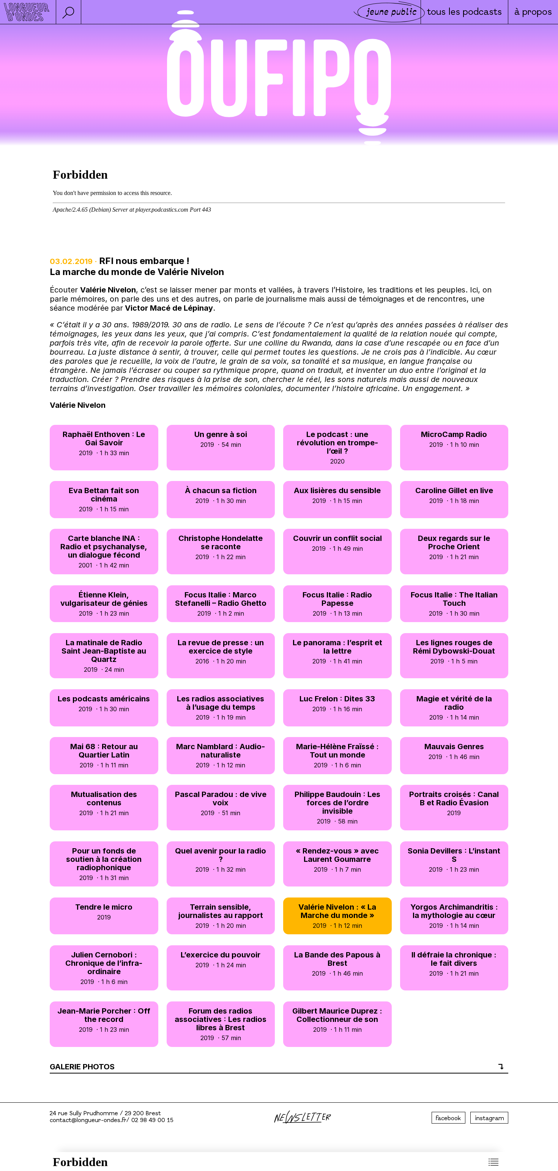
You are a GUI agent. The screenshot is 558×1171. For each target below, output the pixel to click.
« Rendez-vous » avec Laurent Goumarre (337, 859)
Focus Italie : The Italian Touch (454, 603)
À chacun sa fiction (221, 495)
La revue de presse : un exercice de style (221, 651)
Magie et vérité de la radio (454, 707)
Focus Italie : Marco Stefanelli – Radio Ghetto (220, 603)
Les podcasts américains (104, 703)
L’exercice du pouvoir (220, 959)
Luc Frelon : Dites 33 (337, 703)
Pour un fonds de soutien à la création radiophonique (104, 864)
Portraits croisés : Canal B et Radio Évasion (454, 803)
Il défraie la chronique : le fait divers (454, 963)
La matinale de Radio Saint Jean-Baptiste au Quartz (103, 655)
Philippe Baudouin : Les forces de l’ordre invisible (337, 807)
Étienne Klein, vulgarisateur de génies (104, 603)
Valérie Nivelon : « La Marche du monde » (337, 915)
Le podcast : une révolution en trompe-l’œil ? (337, 447)
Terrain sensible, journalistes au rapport (220, 915)
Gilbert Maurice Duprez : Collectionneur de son (337, 1019)
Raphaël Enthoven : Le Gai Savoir (104, 443)
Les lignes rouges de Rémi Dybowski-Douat (454, 651)
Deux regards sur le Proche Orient (454, 547)
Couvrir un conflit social (337, 543)
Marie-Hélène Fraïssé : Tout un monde (337, 755)
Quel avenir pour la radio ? (220, 859)
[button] (68, 12)
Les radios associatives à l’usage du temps (220, 707)
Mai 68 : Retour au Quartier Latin (104, 755)
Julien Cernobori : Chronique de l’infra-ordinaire (103, 968)
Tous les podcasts (464, 12)
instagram (489, 1119)
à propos (533, 12)
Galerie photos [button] (82, 1066)
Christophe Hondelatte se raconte (220, 547)
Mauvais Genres (454, 751)
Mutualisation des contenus (104, 803)
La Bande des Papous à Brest (337, 963)
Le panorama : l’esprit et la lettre (337, 651)
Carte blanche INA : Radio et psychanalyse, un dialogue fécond (103, 551)
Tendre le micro (103, 911)
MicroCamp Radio (454, 439)
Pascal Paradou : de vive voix (220, 803)
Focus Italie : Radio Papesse (337, 603)
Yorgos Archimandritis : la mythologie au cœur (454, 915)
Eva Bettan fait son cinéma (104, 499)
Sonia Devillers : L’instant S (454, 859)
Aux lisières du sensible (337, 495)
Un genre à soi (220, 439)
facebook (448, 1119)
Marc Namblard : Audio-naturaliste (220, 755)
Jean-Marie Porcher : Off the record (103, 1019)
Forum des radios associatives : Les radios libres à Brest (220, 1024)
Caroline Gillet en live (454, 495)
